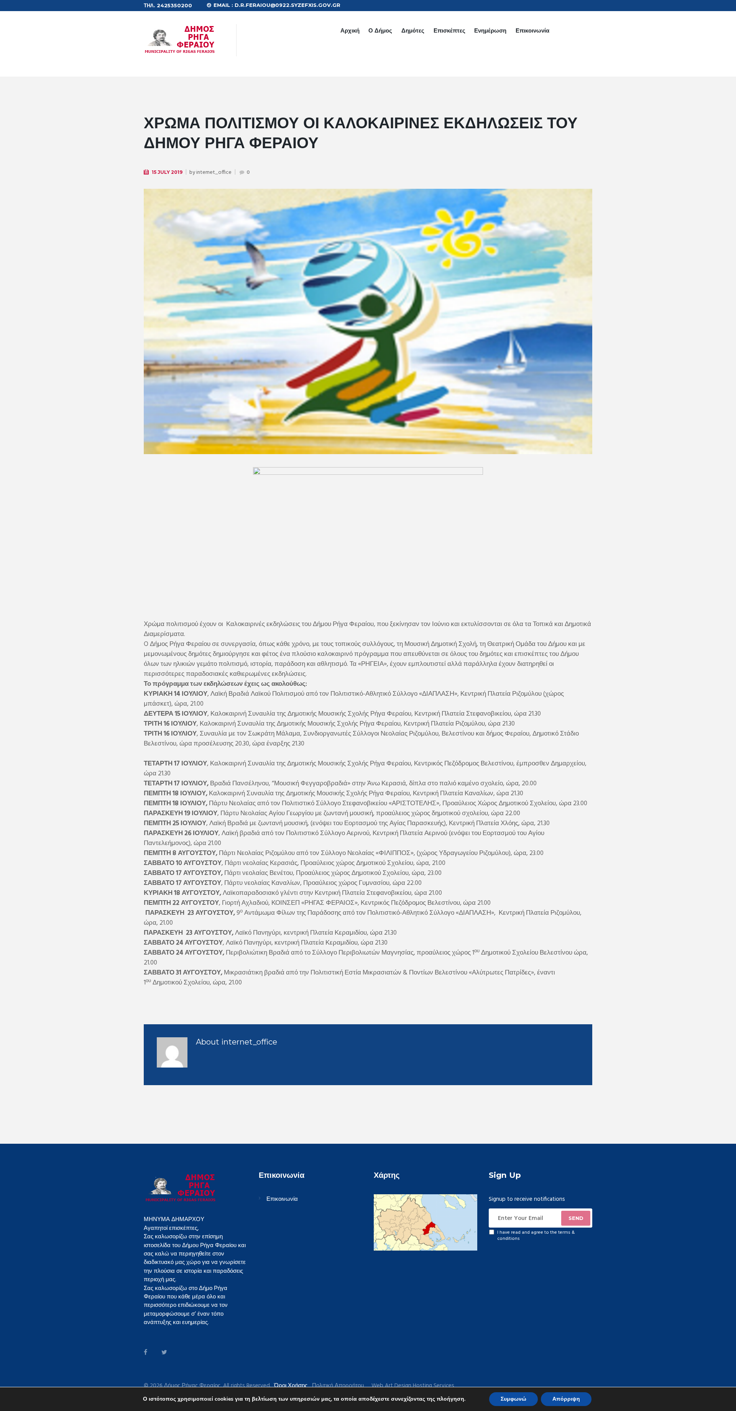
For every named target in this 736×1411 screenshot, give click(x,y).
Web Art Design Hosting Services (412, 1386)
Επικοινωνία (532, 30)
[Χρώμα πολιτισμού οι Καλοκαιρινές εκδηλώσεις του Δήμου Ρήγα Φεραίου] (368, 321)
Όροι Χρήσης (290, 1386)
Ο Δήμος (380, 30)
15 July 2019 (167, 172)
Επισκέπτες (449, 30)
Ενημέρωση (490, 30)
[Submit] (575, 1218)
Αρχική (350, 30)
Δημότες (412, 30)
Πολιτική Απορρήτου (338, 1386)
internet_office (214, 172)
